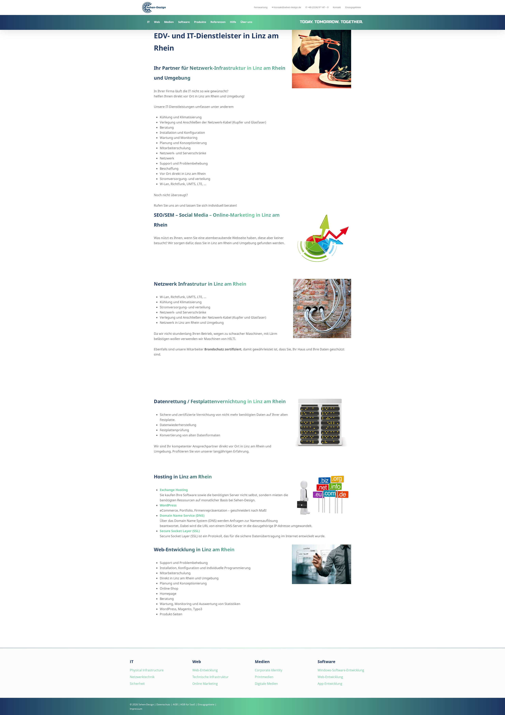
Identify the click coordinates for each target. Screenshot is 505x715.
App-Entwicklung (330, 683)
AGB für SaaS (187, 704)
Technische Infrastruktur (210, 677)
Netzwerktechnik (142, 677)
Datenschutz (163, 704)
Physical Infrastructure (147, 670)
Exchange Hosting (174, 490)
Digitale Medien (266, 683)
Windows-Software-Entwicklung (341, 670)
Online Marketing (205, 683)
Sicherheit (137, 683)
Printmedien (264, 677)
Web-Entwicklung (205, 670)
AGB (175, 704)
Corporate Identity (268, 670)
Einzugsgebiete (206, 704)
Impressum (136, 708)
